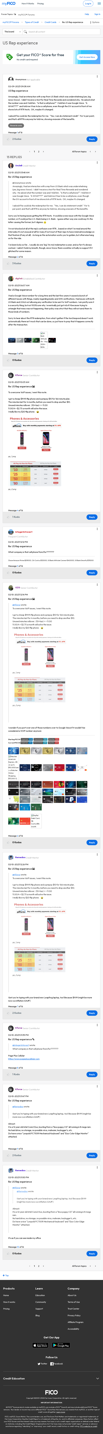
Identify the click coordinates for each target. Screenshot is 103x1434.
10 (18, 1247)
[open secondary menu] (99, 3)
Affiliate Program (75, 1322)
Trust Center (73, 1308)
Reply (92, 139)
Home (6, 1295)
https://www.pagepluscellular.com (24, 1059)
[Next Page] (43, 151)
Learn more (60, 1412)
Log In (88, 3)
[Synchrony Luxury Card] (90, 151)
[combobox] (61, 32)
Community (40, 1302)
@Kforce (16, 604)
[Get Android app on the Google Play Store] (61, 1345)
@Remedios (17, 1106)
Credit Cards (50, 22)
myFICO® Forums (26, 14)
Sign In (97, 14)
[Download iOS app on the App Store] (40, 1345)
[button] (97, 75)
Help (87, 14)
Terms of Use (74, 1302)
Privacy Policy (74, 1315)
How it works (9, 1302)
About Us (72, 1295)
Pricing (40, 3)
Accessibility (73, 1328)
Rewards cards (16, 126)
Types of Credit (32, 22)
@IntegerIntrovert (20, 1045)
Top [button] (7, 1275)
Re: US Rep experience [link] (72, 22)
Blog (37, 1315)
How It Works (28, 3)
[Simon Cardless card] (95, 151)
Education (40, 1295)
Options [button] (95, 22)
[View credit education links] (97, 1378)
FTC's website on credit (88, 1426)
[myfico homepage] (9, 3)
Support (39, 1308)
